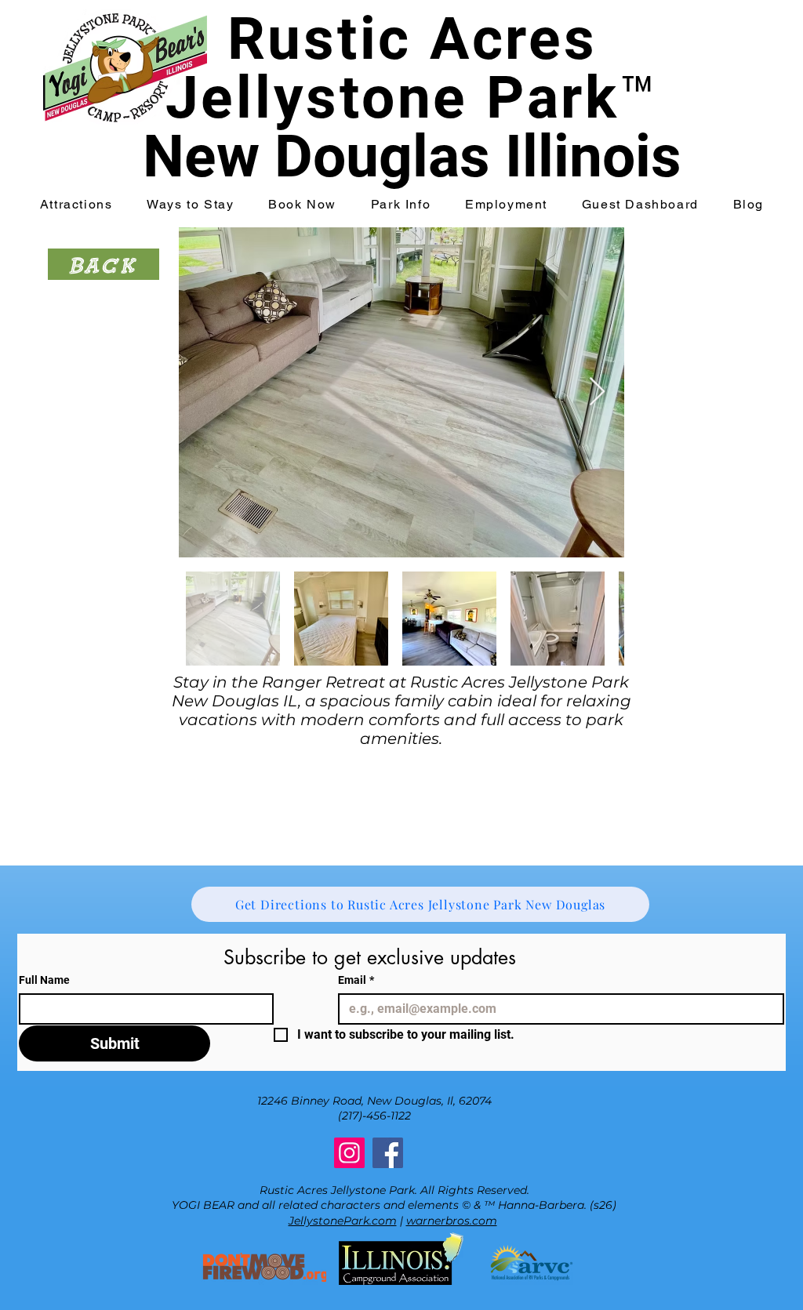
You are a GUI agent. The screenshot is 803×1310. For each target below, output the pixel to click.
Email (356, 980)
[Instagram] (349, 1153)
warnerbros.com (451, 1221)
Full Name (44, 980)
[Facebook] (387, 1153)
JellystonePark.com (343, 1221)
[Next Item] (597, 392)
